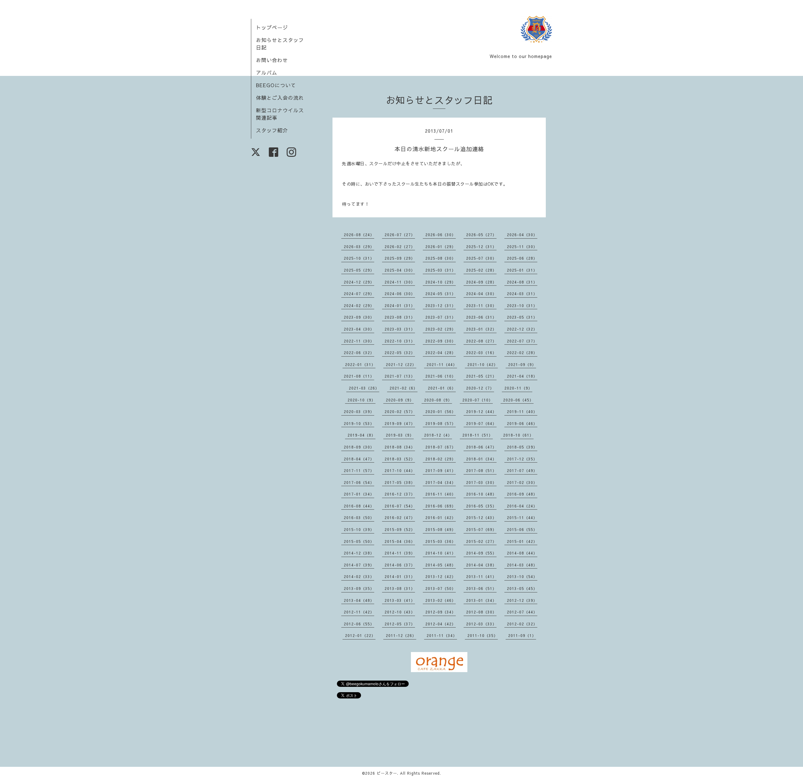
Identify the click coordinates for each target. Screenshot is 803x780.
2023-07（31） (440, 317)
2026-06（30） (440, 234)
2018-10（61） (518, 435)
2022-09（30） (440, 340)
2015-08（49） (440, 529)
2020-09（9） (400, 399)
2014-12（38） (359, 552)
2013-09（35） (359, 588)
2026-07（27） (400, 234)
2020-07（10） (477, 399)
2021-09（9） (522, 364)
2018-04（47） (359, 458)
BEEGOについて (276, 85)
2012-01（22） (360, 635)
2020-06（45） (518, 399)
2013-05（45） (522, 588)
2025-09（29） (400, 258)
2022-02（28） (522, 352)
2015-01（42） (522, 541)
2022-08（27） (481, 340)
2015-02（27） (481, 541)
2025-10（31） (359, 258)
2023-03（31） (400, 329)
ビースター (387, 773)
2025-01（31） (522, 270)
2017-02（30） (522, 482)
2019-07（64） (481, 423)
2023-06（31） (481, 317)
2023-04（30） (359, 329)
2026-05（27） (481, 234)
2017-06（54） (359, 482)
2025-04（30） (400, 270)
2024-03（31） (522, 293)
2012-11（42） (359, 611)
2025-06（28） (522, 258)
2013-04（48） (359, 600)
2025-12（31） (481, 246)
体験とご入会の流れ (280, 97)
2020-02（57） (400, 411)
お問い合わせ (272, 59)
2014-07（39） (359, 564)
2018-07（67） (440, 446)
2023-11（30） (481, 305)
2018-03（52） (400, 458)
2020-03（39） (359, 411)
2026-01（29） (440, 246)
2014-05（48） (440, 564)
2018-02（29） (440, 458)
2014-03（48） (522, 564)
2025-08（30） (440, 258)
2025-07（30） (481, 258)
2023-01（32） (481, 329)
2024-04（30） (481, 293)
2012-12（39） (522, 600)
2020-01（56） (440, 411)
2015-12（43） (481, 517)
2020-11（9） (518, 387)
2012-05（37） (400, 623)
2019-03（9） (400, 435)
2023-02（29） (440, 329)
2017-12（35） (522, 458)
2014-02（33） (359, 576)
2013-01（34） (481, 600)
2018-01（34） (481, 458)
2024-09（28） (481, 281)
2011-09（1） (522, 635)
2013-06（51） (481, 588)
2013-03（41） (400, 600)
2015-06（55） (522, 529)
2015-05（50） (359, 541)
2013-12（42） (440, 576)
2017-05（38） (400, 482)
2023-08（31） (400, 317)
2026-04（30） (522, 234)
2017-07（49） (522, 470)
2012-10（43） (400, 611)
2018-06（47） (481, 446)
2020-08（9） (438, 399)
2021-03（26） (364, 387)
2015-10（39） (359, 529)
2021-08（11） (359, 376)
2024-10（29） (440, 281)
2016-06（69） (440, 505)
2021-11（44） (442, 364)
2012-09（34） (440, 611)
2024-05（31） (440, 293)
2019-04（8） (361, 435)
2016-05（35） (481, 505)
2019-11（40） (522, 411)
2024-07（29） (359, 293)
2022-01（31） (360, 364)
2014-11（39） (400, 552)
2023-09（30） (359, 317)
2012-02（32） (522, 623)
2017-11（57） (359, 470)
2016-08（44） (359, 505)
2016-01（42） (440, 517)
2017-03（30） (481, 482)
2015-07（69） (481, 529)
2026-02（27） (400, 246)
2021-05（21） (481, 376)
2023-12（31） (440, 305)
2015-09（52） (400, 529)
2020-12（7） (480, 387)
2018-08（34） (400, 446)
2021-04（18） (522, 376)
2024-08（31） (522, 281)
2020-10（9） (361, 399)
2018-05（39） (522, 446)
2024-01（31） (400, 305)
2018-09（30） (359, 446)
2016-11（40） (440, 493)
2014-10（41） (440, 552)
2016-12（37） (400, 493)
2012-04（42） (440, 623)
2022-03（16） (481, 352)
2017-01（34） (359, 493)
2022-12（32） (522, 329)
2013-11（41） (481, 576)
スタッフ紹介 (272, 130)
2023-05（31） (522, 317)
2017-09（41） (440, 470)
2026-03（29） (359, 246)
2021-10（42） (482, 364)
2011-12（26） (401, 635)
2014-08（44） (522, 552)
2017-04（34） (440, 482)
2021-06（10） (440, 376)
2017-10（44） (400, 470)
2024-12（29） (359, 281)
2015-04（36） (400, 541)
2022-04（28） (440, 352)
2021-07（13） (400, 376)
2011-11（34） (442, 635)
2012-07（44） (522, 611)
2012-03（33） (481, 623)
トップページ (272, 27)
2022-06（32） (359, 352)
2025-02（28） (481, 270)
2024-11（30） (400, 281)
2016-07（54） (400, 505)
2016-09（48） (522, 493)
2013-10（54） (522, 576)
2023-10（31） (522, 305)
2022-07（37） (522, 340)
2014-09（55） (481, 552)
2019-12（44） (481, 411)
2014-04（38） (481, 564)
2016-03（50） (359, 517)
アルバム (266, 72)
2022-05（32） (400, 352)
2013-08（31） (400, 588)
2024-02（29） (359, 305)
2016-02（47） (400, 517)
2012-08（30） (481, 611)
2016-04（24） (522, 505)
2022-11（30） (359, 340)
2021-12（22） (401, 364)
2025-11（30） (522, 246)
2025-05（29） (359, 270)
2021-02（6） (403, 387)
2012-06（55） (359, 623)
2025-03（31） (440, 270)
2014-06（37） (400, 564)
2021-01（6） (442, 387)
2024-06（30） (400, 293)
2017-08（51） (481, 470)
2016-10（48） (481, 493)
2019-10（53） (359, 423)
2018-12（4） (438, 435)
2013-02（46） (440, 600)
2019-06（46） (522, 423)
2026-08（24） (359, 234)
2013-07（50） (440, 588)
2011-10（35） (482, 635)
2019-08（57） (440, 423)
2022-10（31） (400, 340)
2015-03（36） (440, 541)
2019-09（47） (400, 423)
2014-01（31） (400, 576)
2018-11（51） (477, 435)
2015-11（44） (522, 517)
